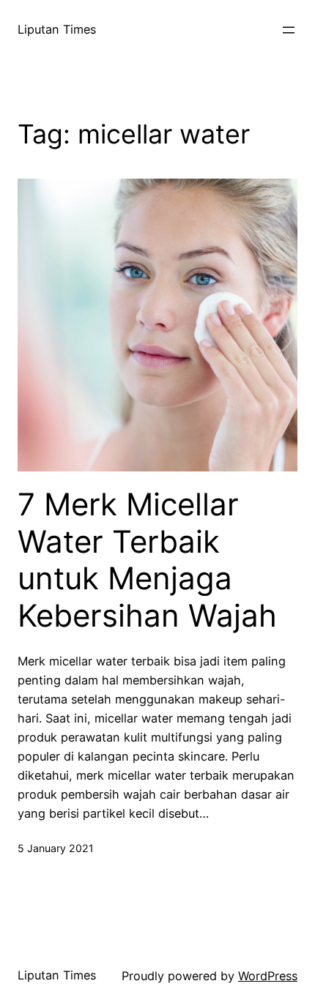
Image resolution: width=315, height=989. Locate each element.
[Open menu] (288, 30)
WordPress (267, 976)
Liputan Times (57, 29)
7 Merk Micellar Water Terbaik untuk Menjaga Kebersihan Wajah (147, 559)
